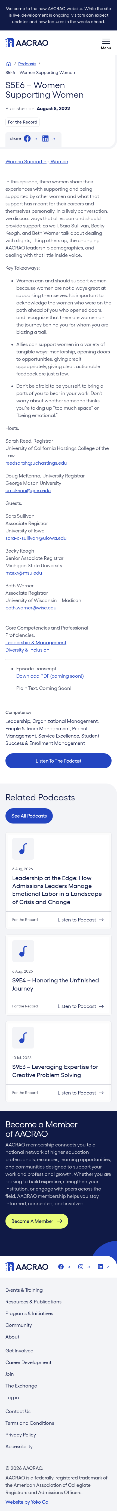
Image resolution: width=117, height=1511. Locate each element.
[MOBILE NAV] (106, 43)
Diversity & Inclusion (27, 650)
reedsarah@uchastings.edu (36, 463)
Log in (12, 1397)
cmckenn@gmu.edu (28, 490)
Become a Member (32, 1221)
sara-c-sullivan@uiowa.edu (36, 538)
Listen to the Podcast (58, 761)
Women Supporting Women (36, 161)
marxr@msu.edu (23, 573)
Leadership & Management (35, 642)
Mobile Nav (106, 43)
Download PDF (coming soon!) (50, 676)
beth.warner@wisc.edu (31, 607)
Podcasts (27, 63)
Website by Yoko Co (26, 1502)
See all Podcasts (29, 816)
